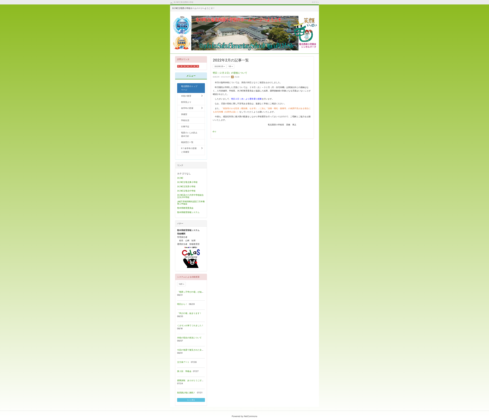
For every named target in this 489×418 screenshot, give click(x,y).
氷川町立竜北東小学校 (187, 182)
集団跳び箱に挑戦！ (186, 392)
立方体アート (183, 362)
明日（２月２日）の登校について (230, 72)
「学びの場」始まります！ (189, 313)
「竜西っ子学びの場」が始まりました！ (195, 292)
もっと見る (191, 400)
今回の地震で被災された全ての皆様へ (194, 350)
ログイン (315, 2)
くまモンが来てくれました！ (190, 325)
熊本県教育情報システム (188, 212)
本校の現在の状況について (189, 337)
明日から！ (182, 304)
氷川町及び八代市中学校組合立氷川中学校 (190, 196)
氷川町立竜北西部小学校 (183, 2)
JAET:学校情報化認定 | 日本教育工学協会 (191, 202)
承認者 (236, 77)
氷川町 (180, 178)
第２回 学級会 (184, 371)
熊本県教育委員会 (185, 208)
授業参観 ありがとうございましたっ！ (195, 380)
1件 (230, 66)
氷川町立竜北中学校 (186, 190)
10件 (181, 284)
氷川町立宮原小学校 (186, 186)
